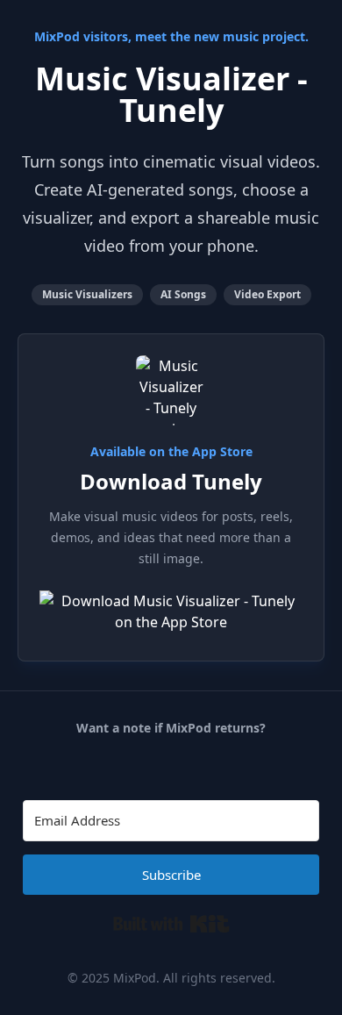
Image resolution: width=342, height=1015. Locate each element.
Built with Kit (171, 924)
